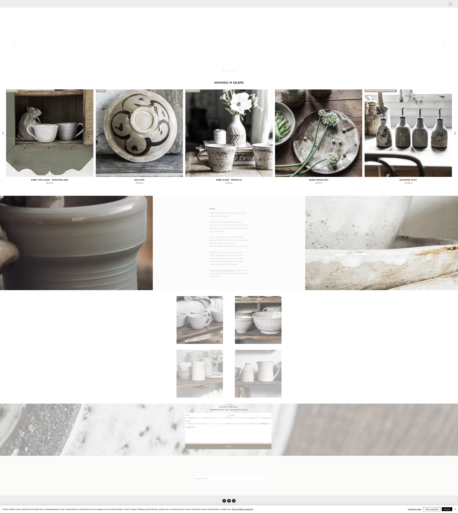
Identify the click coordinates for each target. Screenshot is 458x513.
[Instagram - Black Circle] (234, 501)
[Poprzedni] (14, 42)
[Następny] (443, 42)
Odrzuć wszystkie (431, 509)
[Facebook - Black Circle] (229, 501)
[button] (450, 4)
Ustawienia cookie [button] (414, 509)
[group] (229, 141)
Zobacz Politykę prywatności (242, 509)
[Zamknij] (455, 509)
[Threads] (224, 501)
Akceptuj (447, 509)
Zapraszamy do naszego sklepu (222, 270)
